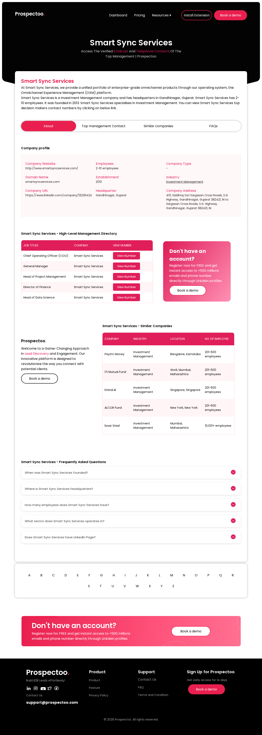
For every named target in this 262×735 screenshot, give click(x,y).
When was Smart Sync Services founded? (56, 472)
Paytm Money (114, 354)
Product (94, 680)
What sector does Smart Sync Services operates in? (64, 521)
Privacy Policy (98, 695)
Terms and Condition (153, 695)
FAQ (141, 687)
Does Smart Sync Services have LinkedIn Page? (60, 537)
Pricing (139, 15)
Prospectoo (30, 13)
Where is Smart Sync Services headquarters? (59, 489)
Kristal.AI (110, 390)
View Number (126, 256)
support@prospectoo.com (52, 702)
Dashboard (118, 15)
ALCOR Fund (113, 408)
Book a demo (230, 15)
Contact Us (147, 679)
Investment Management (184, 182)
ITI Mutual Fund (115, 372)
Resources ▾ (161, 15)
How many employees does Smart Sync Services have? (67, 505)
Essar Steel (112, 426)
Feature (94, 688)
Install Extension (197, 15)
